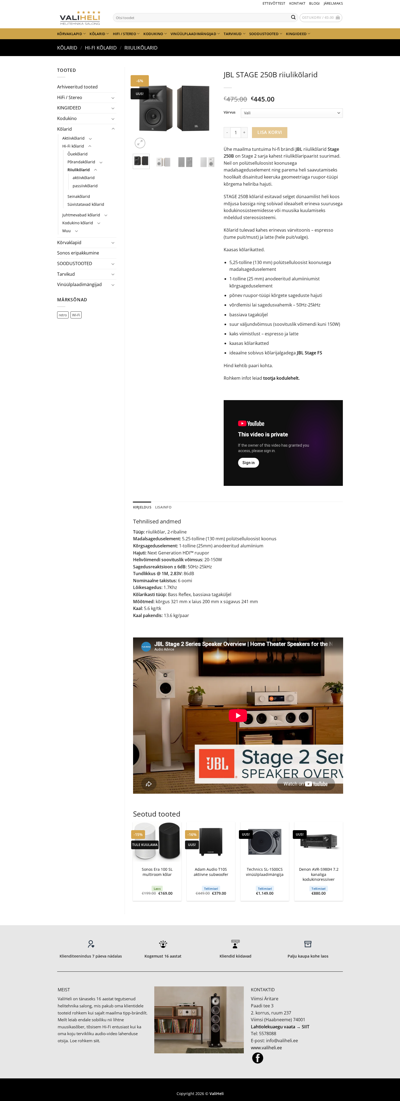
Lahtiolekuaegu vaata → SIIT (280, 1027)
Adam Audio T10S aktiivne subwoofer (211, 872)
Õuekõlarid (77, 154)
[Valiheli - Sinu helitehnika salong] (81, 17)
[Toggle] (113, 97)
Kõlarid (97, 33)
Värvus (229, 112)
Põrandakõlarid (81, 161)
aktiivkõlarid (84, 177)
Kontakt (297, 3)
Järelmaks (333, 3)
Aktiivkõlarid (73, 138)
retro (63, 314)
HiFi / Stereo (124, 33)
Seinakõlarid (78, 196)
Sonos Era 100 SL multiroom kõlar (157, 872)
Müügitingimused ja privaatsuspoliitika (200, 1085)
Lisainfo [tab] (163, 507)
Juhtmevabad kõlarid (81, 214)
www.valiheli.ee (266, 1048)
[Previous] (141, 108)
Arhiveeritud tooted (77, 87)
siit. (97, 1040)
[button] (321, 17)
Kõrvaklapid (69, 33)
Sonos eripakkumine (78, 253)
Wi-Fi (76, 314)
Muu (66, 230)
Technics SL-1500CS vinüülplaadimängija (265, 872)
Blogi (314, 3)
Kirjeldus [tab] (142, 507)
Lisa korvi (269, 132)
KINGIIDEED (296, 33)
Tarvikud (233, 33)
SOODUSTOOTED (264, 33)
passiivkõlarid (85, 185)
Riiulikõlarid (141, 47)
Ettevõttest (274, 3)
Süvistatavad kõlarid (85, 204)
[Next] (207, 108)
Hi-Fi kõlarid (101, 47)
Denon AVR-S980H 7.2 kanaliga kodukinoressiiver (319, 874)
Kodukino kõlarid (77, 222)
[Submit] (293, 17)
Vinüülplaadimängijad (193, 33)
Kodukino (153, 33)
